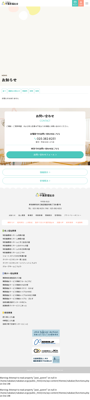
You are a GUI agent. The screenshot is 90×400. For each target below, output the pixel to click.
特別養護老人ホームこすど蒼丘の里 (16, 242)
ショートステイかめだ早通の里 (15, 256)
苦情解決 (44, 180)
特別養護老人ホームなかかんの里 (15, 245)
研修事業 (39, 215)
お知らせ (12, 215)
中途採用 (79, 222)
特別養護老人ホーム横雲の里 (14, 239)
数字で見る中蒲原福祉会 (44, 222)
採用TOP (11, 222)
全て (4, 91)
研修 (31, 91)
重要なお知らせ (14, 91)
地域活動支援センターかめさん (15, 302)
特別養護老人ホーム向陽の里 (14, 235)
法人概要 (21, 215)
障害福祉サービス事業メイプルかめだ (17, 291)
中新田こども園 (9, 320)
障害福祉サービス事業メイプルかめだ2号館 (19, 295)
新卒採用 (69, 222)
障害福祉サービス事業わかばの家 (15, 285)
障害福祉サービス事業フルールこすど (17, 281)
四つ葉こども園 (9, 317)
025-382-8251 (46, 138)
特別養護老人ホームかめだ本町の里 (16, 249)
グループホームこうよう (12, 266)
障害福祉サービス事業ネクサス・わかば (18, 288)
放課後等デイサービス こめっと (15, 305)
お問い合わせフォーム (44, 154)
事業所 (24, 91)
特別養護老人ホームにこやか (14, 252)
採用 (37, 91)
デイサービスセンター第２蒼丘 (15, 259)
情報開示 (44, 172)
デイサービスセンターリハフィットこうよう (20, 263)
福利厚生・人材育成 (24, 222)
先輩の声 (60, 222)
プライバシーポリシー (72, 215)
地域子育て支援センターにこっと (15, 324)
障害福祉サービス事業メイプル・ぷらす (18, 298)
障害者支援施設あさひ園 (12, 278)
